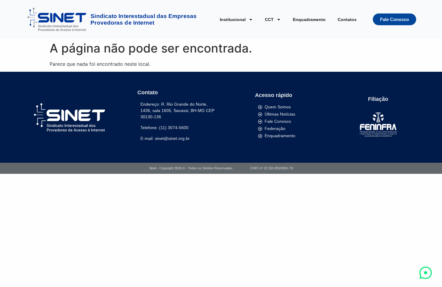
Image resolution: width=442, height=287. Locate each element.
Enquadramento (309, 19)
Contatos (347, 19)
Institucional (233, 19)
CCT (269, 19)
